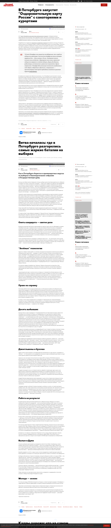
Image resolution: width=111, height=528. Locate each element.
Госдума (22, 506)
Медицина (44, 128)
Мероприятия (59, 5)
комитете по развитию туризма (39, 42)
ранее (40, 95)
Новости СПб (28, 128)
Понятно (106, 525)
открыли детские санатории (25, 113)
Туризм (34, 128)
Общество (76, 506)
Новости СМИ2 (22, 136)
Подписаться (65, 1)
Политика (60, 506)
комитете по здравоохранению (41, 113)
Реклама (66, 5)
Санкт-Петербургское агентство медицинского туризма (34, 36)
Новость (23, 128)
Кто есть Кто (73, 5)
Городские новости (29, 506)
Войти (104, 4)
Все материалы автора (34, 32)
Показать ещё (78, 59)
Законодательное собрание (68, 506)
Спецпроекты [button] (49, 5)
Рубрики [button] (41, 5)
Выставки (39, 128)
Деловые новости (53, 506)
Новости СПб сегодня (38, 506)
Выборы (80, 506)
